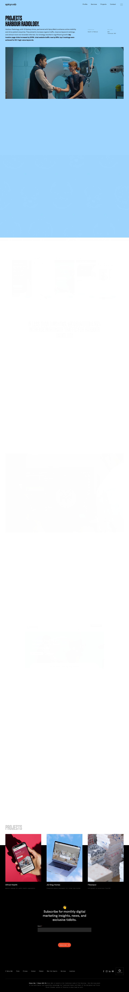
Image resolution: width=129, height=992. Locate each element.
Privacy (25, 971)
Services (94, 4)
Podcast (41, 971)
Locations (72, 971)
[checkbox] (95, 775)
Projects (103, 4)
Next (63, 935)
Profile (85, 4)
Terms (17, 971)
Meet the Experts (52, 971)
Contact (113, 4)
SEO (109, 31)
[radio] (95, 767)
